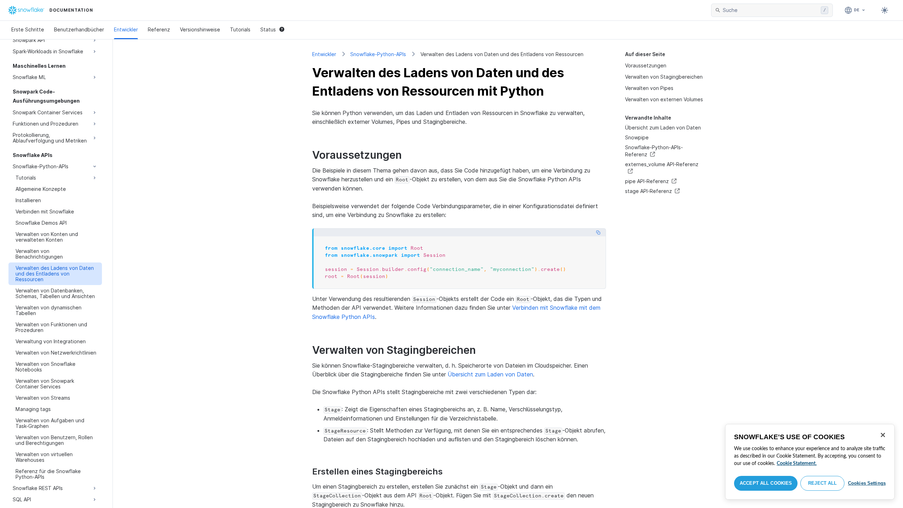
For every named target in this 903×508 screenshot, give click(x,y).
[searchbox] (770, 10)
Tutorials (240, 29)
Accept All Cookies (766, 483)
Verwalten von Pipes (649, 88)
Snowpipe (637, 137)
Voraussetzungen (645, 65)
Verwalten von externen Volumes (664, 99)
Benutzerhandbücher (79, 29)
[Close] (883, 435)
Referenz (159, 29)
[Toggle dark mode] (885, 10)
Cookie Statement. (797, 463)
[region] (810, 462)
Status (268, 29)
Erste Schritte (27, 29)
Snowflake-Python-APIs (378, 54)
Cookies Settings (867, 483)
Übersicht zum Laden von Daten (663, 128)
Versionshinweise (200, 29)
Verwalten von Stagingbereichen (664, 77)
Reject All (822, 483)
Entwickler (126, 29)
